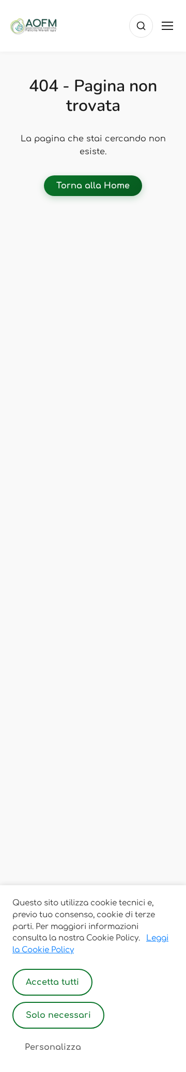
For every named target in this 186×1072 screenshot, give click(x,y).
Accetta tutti (52, 982)
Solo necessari (58, 1015)
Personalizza (53, 1047)
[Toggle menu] (167, 25)
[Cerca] (141, 26)
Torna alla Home (93, 185)
